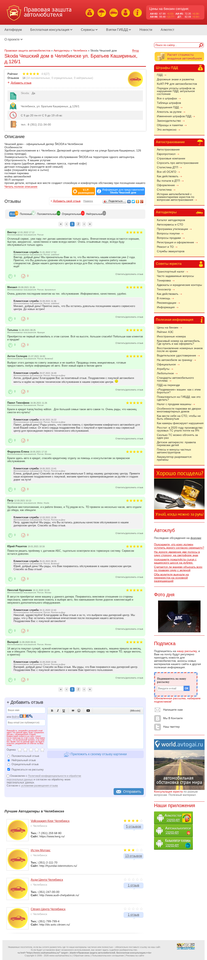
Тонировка (164, 280)
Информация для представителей (123, 191)
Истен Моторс (41, 850)
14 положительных (38, 77)
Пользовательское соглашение (108, 955)
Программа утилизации (172, 229)
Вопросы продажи (169, 237)
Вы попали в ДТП (168, 180)
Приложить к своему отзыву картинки (98, 754)
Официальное (166, 364)
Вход (135, 50)
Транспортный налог (170, 271)
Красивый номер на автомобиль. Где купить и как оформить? (179, 342)
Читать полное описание (20, 186)
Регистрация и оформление (175, 242)
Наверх (88, 201)
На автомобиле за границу (174, 359)
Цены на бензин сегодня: (169, 9)
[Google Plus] (142, 201)
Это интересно (166, 129)
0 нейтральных (83, 77)
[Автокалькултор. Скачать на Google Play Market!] (173, 836)
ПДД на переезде (168, 385)
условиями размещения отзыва (39, 785)
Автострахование (170, 142)
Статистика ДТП (167, 167)
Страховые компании (171, 158)
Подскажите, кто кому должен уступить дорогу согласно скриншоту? (179, 546)
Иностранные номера (171, 336)
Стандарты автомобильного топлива (175, 379)
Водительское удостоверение (176, 355)
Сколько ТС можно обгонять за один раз (177, 436)
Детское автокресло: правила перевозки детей (176, 444)
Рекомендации (166, 302)
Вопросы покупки (168, 233)
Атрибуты (163, 368)
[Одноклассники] (137, 201)
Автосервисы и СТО (170, 224)
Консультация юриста (168, 791)
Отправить (132, 791)
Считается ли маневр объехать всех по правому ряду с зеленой (178, 568)
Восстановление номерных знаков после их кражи (180, 349)
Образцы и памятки (170, 125)
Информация (166, 307)
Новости (145, 29)
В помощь (163, 298)
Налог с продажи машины (174, 404)
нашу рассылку (187, 651)
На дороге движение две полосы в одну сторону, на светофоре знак (177, 553)
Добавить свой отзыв (66, 201)
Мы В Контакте (173, 718)
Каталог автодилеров (171, 220)
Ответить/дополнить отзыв (129, 274)
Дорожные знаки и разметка (175, 79)
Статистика (164, 189)
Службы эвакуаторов (170, 251)
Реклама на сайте (135, 955)
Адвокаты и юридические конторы (179, 284)
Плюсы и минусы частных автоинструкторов (174, 451)
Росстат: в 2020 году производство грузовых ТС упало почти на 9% (180, 429)
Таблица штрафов (169, 102)
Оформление (166, 185)
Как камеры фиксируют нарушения (180, 423)
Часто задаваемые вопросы (175, 276)
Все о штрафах (167, 98)
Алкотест (167, 29)
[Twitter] (133, 201)
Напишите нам (173, 709)
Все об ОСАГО (166, 171)
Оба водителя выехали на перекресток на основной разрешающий (171, 577)
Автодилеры (166, 212)
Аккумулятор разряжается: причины (174, 458)
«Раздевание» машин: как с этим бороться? (179, 391)
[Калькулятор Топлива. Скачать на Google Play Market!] (173, 848)
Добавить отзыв (21, 82)
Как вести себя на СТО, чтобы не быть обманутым (179, 417)
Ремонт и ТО (165, 246)
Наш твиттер (171, 726)
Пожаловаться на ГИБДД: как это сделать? (179, 398)
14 (23, 77)
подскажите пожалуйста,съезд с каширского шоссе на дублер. (175, 561)
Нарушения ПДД (168, 107)
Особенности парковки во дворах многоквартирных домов (179, 410)
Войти (15, 716)
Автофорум (13, 29)
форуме (195, 538)
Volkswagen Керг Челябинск (50, 821)
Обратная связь (81, 955)
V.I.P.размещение (86, 191)
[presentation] (12, 214)
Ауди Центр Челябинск (47, 879)
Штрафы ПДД (167, 68)
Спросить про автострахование (178, 162)
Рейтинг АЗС (165, 332)
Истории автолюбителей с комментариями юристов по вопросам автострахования (175, 196)
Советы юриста (169, 263)
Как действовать (167, 176)
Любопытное (165, 373)
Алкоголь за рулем (169, 111)
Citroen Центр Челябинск (48, 909)
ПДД (160, 74)
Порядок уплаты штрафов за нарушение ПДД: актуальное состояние (176, 91)
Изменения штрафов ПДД (174, 116)
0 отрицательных (62, 77)
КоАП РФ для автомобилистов (177, 83)
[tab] (12, 214)
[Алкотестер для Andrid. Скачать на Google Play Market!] (173, 823)
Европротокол (166, 154)
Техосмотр (164, 289)
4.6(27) (45, 73)
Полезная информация (174, 319)
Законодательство (169, 120)
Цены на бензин (167, 327)
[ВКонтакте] (129, 201)
